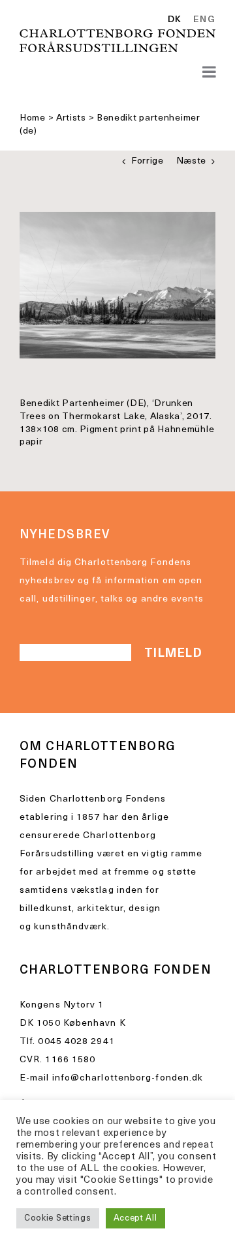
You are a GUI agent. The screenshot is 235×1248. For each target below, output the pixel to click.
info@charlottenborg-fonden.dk (128, 1078)
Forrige (147, 161)
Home (33, 118)
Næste (191, 161)
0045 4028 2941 (76, 1042)
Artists (71, 118)
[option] (202, 20)
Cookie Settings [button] (57, 1218)
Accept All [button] (135, 1218)
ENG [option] (204, 20)
